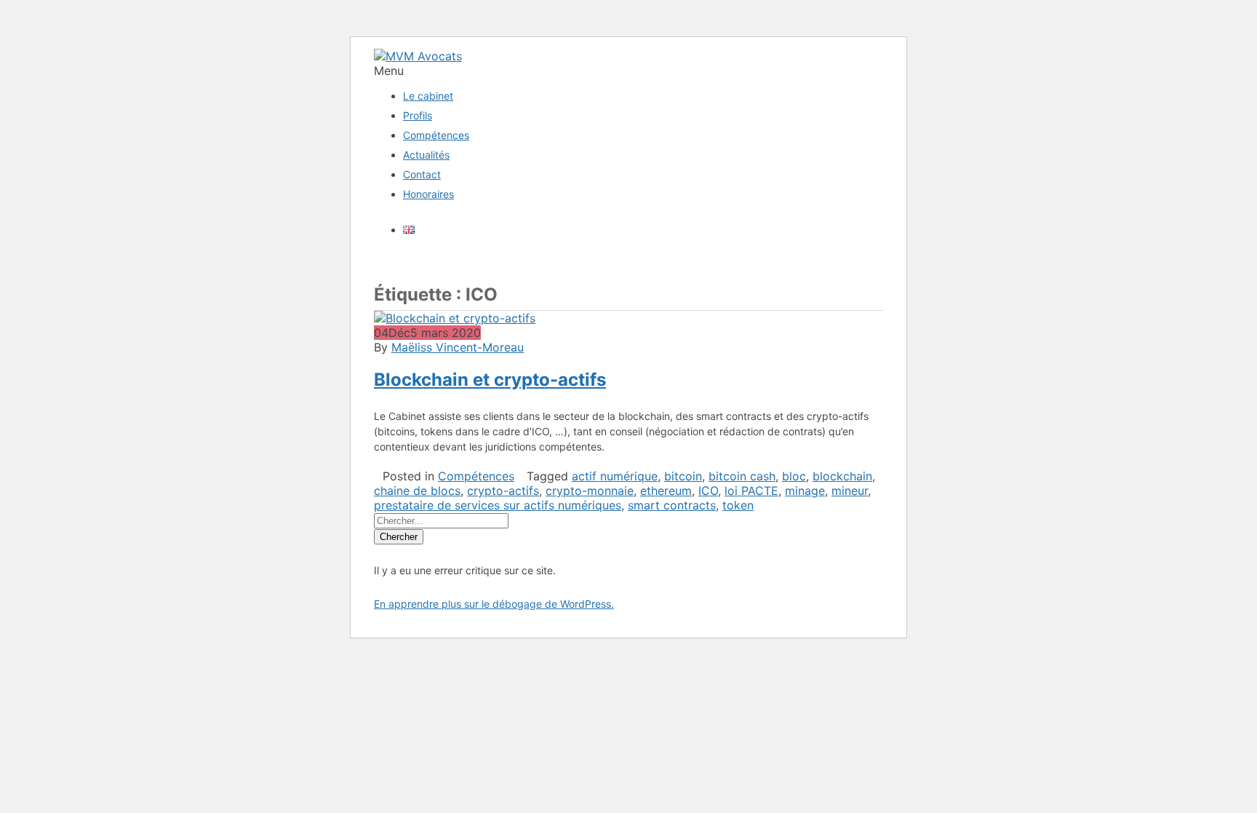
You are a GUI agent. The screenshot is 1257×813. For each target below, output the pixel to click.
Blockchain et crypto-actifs (490, 379)
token (738, 505)
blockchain (842, 476)
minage (805, 490)
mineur (849, 490)
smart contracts (672, 505)
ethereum (666, 490)
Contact (422, 174)
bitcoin (683, 476)
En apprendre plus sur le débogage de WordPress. (494, 604)
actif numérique (615, 476)
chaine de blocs (417, 490)
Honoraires (428, 194)
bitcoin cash (742, 476)
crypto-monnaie (590, 490)
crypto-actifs (503, 490)
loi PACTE (751, 490)
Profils (417, 115)
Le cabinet (428, 96)
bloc (794, 476)
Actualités (426, 154)
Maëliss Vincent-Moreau (457, 347)
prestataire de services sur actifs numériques (497, 505)
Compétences (436, 135)
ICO (708, 490)
